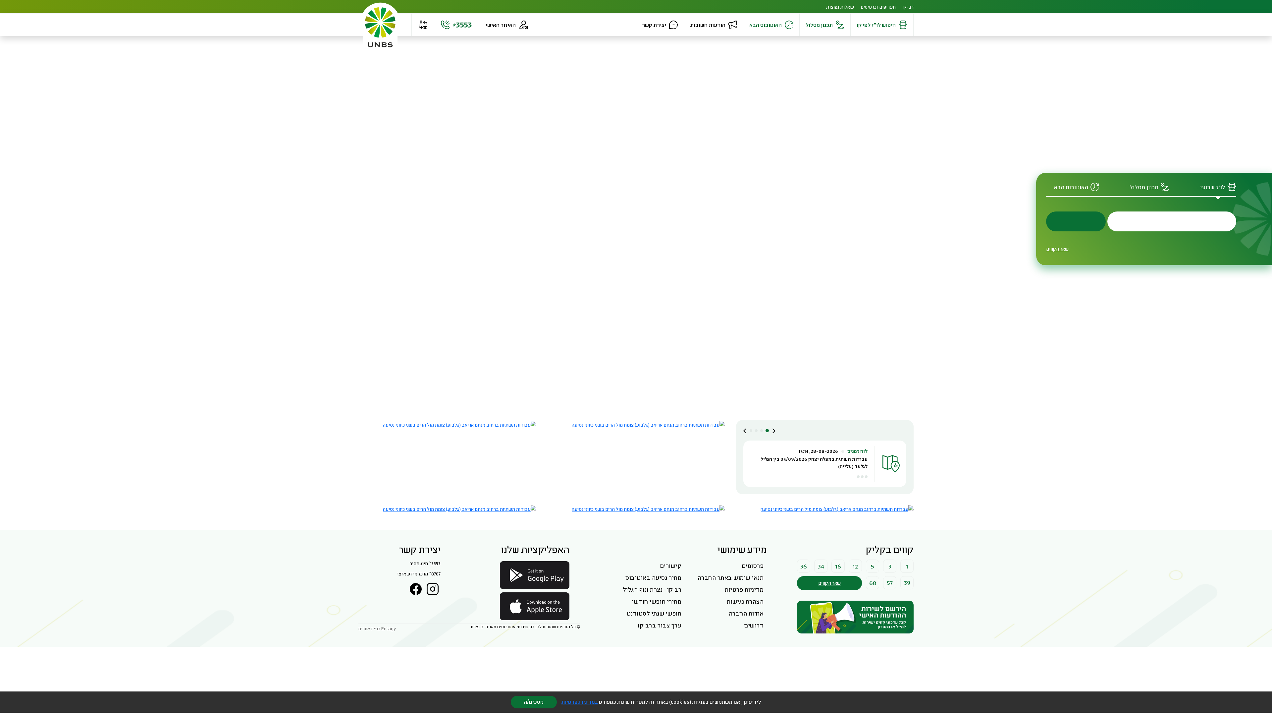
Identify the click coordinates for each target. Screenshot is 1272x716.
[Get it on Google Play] (534, 575)
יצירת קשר (654, 24)
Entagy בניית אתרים (377, 628)
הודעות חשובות (707, 24)
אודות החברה (746, 613)
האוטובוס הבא (765, 24)
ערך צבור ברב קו (659, 625)
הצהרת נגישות (745, 601)
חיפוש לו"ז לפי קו (876, 24)
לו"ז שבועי (1212, 187)
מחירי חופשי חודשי (656, 601)
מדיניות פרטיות (744, 589)
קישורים (671, 565)
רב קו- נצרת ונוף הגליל (652, 589)
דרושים (754, 625)
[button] (422, 25)
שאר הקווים (1057, 249)
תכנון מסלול (819, 24)
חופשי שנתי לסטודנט (654, 613)
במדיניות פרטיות (579, 701)
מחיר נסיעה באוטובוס (653, 577)
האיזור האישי (501, 24)
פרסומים (753, 565)
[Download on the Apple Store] (534, 606)
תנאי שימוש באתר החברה (731, 577)
